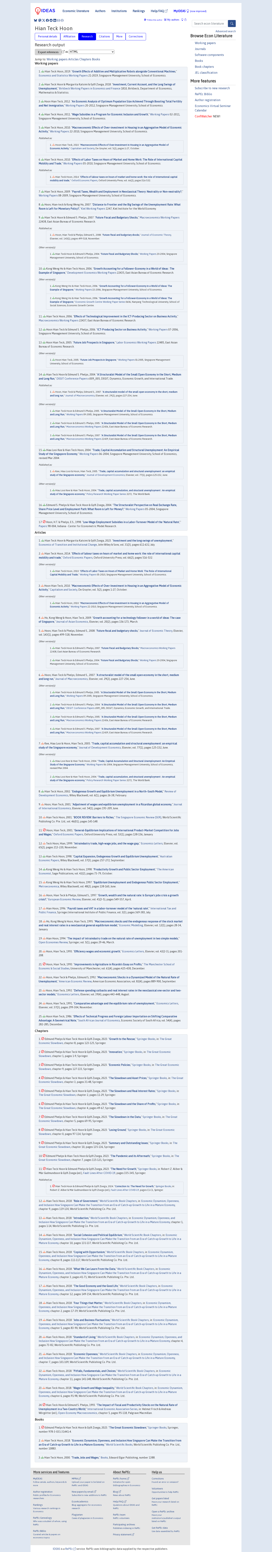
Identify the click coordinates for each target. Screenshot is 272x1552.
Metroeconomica (49, 886)
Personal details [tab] (47, 36)
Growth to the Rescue (122, 1039)
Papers (43, 526)
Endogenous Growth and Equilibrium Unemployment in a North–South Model (117, 791)
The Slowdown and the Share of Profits (132, 1103)
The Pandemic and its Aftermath (130, 1156)
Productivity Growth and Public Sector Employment (124, 869)
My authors (173, 19)
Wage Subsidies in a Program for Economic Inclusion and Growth (110, 114)
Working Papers (75, 105)
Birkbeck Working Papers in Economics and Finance (89, 88)
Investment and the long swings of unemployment (142, 540)
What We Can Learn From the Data (94, 1268)
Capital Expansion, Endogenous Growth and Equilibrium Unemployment (116, 856)
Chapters (85, 59)
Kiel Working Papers (93, 208)
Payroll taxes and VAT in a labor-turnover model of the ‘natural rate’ (108, 908)
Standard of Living (84, 1337)
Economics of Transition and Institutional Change (68, 544)
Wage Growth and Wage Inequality (93, 1387)
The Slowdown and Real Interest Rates (132, 1091)
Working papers (205, 43)
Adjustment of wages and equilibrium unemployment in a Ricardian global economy (122, 804)
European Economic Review (64, 899)
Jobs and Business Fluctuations (92, 1320)
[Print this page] (62, 20)
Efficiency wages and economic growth (97, 951)
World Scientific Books (119, 1444)
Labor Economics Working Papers (136, 342)
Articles (73, 59)
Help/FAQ (158, 11)
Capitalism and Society (82, 148)
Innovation (115, 1051)
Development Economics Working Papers (91, 272)
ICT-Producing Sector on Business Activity (122, 329)
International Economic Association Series (112, 1409)
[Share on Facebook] (47, 20)
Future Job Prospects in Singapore (94, 342)
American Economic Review (75, 981)
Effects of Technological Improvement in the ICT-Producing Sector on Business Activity (125, 316)
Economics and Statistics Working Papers (63, 75)
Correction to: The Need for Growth (134, 1186)
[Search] (232, 23)
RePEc (69, 1548)
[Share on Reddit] (51, 20)
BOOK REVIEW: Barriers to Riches (94, 817)
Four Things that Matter (88, 1303)
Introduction (81, 1218)
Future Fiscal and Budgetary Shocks (117, 217)
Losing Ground (117, 1129)
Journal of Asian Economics (72, 621)
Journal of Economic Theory (156, 234)
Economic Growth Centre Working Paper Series (100, 301)
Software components (209, 54)
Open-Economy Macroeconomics (77, 1412)
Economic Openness (86, 1354)
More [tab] (119, 36)
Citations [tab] (104, 36)
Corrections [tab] (136, 36)
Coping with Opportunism (89, 1252)
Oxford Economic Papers (84, 180)
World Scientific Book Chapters (118, 1200)
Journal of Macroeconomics (80, 395)
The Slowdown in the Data (125, 1116)
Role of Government (86, 1200)
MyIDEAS (190, 11)
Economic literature (76, 11)
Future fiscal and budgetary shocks (121, 234)
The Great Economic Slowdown (57, 1094)
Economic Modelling (131, 925)
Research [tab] (87, 36)
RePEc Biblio (203, 94)
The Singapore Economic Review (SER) (138, 817)
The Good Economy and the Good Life (96, 1285)
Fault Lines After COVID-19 (99, 1173)
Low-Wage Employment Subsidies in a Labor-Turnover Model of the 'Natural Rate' (131, 522)
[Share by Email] (58, 20)
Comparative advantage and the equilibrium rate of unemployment (114, 1003)
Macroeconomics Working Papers (159, 217)
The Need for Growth (123, 1168)
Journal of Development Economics (106, 475)
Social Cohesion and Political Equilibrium (98, 1235)
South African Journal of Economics (99, 1020)
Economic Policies (119, 1064)
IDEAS (56, 1548)
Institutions (119, 11)
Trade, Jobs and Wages (85, 1457)
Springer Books (146, 1039)
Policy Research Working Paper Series (106, 494)
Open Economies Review (53, 942)
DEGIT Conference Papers (72, 378)
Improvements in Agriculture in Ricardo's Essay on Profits (108, 964)
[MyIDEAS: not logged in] (183, 19)
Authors (100, 11)
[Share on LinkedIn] (54, 20)
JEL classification (206, 72)
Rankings (139, 11)
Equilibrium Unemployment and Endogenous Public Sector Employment (136, 882)
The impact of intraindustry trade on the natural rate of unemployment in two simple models (123, 938)
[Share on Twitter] (43, 20)
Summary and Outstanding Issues (128, 1143)
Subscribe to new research (212, 88)
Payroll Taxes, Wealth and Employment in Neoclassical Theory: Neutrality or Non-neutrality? (127, 191)
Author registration (207, 100)
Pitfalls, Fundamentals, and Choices (95, 1370)
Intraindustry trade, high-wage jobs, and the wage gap (106, 843)
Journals (200, 49)
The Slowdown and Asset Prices (128, 1078)
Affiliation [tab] (69, 36)
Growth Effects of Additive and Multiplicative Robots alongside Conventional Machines (123, 71)
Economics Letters (152, 843)
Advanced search (226, 31)
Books (199, 60)
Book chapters (204, 66)
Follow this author (154, 20)
